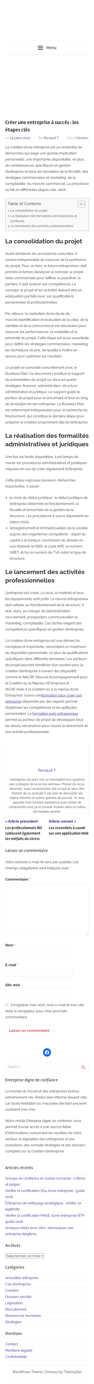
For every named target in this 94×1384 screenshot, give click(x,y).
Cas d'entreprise (18, 1284)
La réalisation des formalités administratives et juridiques (43, 218)
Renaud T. (51, 138)
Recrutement (15, 1309)
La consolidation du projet (28, 210)
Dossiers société (18, 1297)
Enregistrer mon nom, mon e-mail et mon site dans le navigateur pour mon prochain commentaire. (44, 1011)
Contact (11, 1344)
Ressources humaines (23, 1316)
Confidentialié (16, 1357)
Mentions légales (18, 1350)
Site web (12, 985)
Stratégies (13, 1322)
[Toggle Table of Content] (79, 204)
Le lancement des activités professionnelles (41, 226)
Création (82, 138)
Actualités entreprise (21, 1278)
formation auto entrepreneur (55, 714)
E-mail (11, 965)
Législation (14, 1303)
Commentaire (18, 879)
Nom (10, 945)
